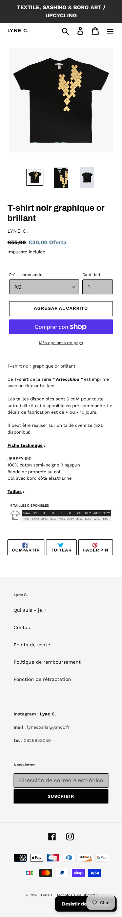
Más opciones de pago (61, 342)
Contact (23, 627)
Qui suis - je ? (30, 610)
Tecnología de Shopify (76, 895)
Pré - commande (25, 274)
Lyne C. (18, 30)
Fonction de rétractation (42, 679)
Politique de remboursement (47, 662)
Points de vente (32, 644)
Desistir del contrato (86, 903)
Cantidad (91, 274)
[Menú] (110, 31)
